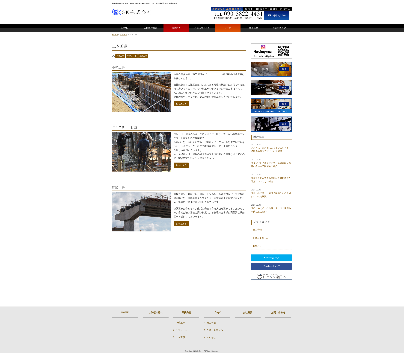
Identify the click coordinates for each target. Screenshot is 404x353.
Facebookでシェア (272, 266)
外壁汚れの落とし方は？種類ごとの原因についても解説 (271, 193)
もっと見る (181, 103)
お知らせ (257, 246)
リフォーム (132, 56)
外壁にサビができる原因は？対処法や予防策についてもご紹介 (271, 178)
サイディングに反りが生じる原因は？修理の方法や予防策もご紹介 (271, 163)
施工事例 (257, 229)
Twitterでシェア (272, 258)
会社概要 (247, 312)
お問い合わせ (278, 312)
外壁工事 (120, 56)
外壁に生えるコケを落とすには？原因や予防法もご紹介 (271, 208)
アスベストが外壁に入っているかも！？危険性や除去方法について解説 (271, 147)
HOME (115, 34)
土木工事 (143, 56)
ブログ (216, 312)
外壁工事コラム (260, 238)
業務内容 (123, 34)
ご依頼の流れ (156, 312)
